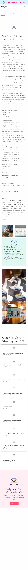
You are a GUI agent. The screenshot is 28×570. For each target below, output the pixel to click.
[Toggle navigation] (25, 6)
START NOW (14, 504)
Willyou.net (6, 200)
